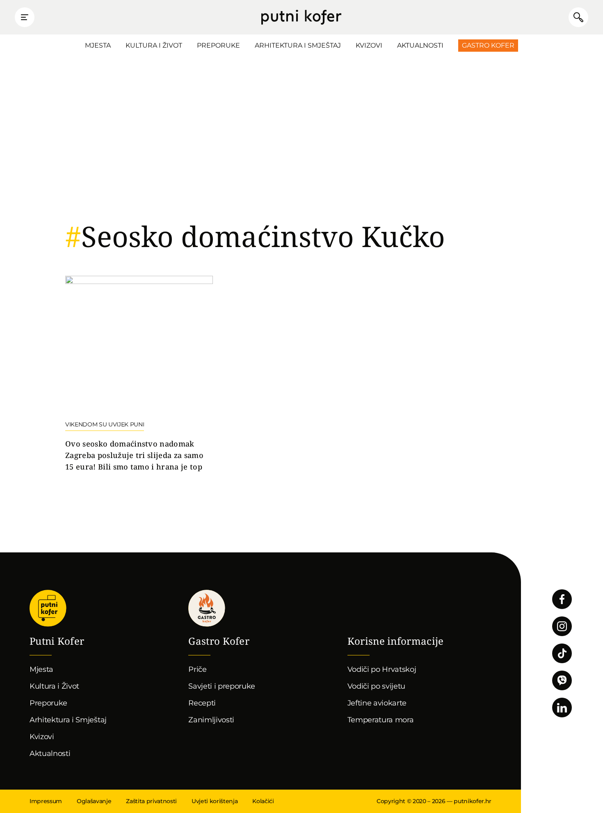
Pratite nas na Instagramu (562, 626)
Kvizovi (369, 45)
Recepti (202, 703)
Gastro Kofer (488, 45)
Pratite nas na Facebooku (562, 599)
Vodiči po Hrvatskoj (381, 669)
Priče (197, 669)
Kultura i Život (154, 45)
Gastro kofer (206, 608)
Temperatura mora (380, 719)
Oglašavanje (94, 801)
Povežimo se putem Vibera (562, 680)
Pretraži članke (578, 17)
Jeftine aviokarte (377, 703)
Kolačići (263, 801)
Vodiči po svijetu (376, 686)
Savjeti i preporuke (221, 686)
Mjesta (98, 45)
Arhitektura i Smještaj (298, 45)
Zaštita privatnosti (151, 801)
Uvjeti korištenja (215, 801)
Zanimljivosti (211, 719)
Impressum (46, 801)
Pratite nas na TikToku (562, 653)
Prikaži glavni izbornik (24, 17)
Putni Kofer (301, 17)
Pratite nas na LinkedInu (562, 707)
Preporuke (218, 45)
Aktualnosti (420, 45)
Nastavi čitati (139, 374)
